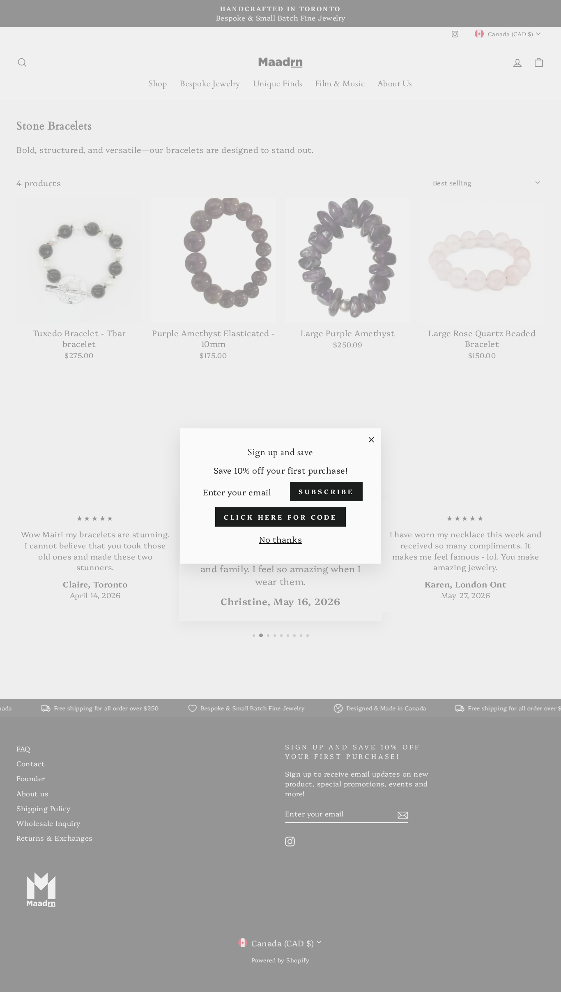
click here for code (280, 516)
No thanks (280, 539)
